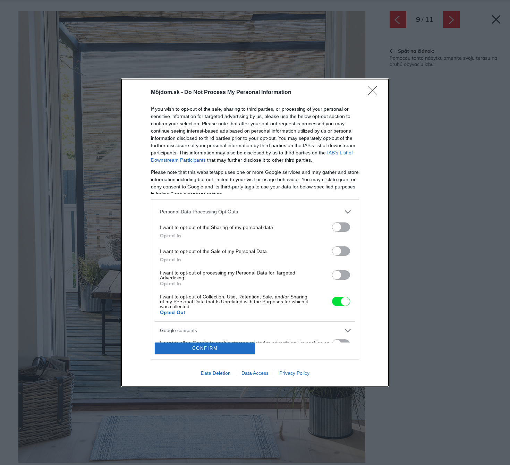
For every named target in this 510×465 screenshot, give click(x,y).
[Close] (375, 92)
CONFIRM (205, 348)
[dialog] (255, 232)
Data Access (255, 373)
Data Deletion (216, 373)
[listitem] (255, 211)
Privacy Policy (294, 373)
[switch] (341, 227)
